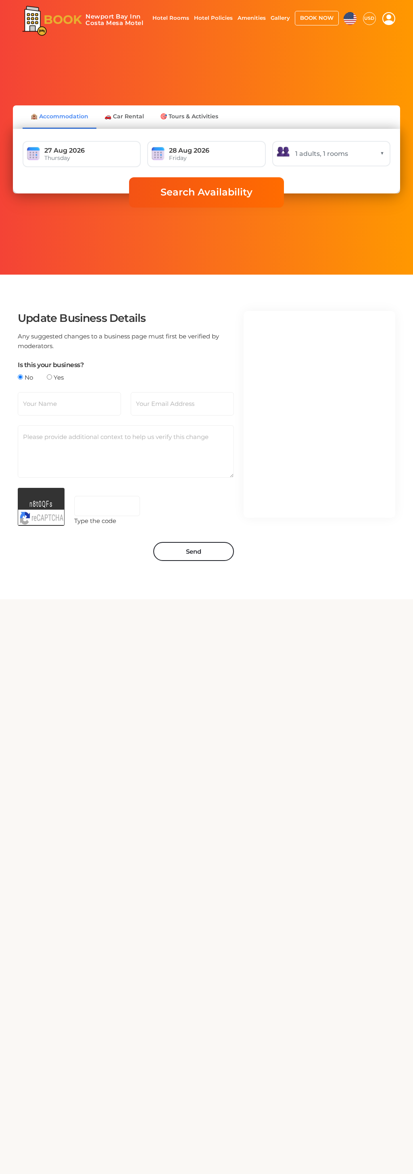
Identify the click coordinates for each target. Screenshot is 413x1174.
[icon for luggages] (350, 18)
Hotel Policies (213, 18)
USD (369, 18)
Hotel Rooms (170, 18)
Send (193, 551)
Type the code (95, 521)
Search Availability (206, 192)
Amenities (252, 18)
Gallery (280, 18)
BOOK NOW (317, 18)
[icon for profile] (388, 18)
